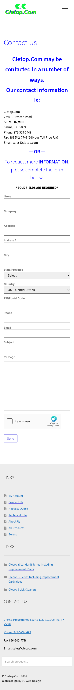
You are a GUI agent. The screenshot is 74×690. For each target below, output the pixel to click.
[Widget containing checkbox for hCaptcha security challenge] (32, 421)
